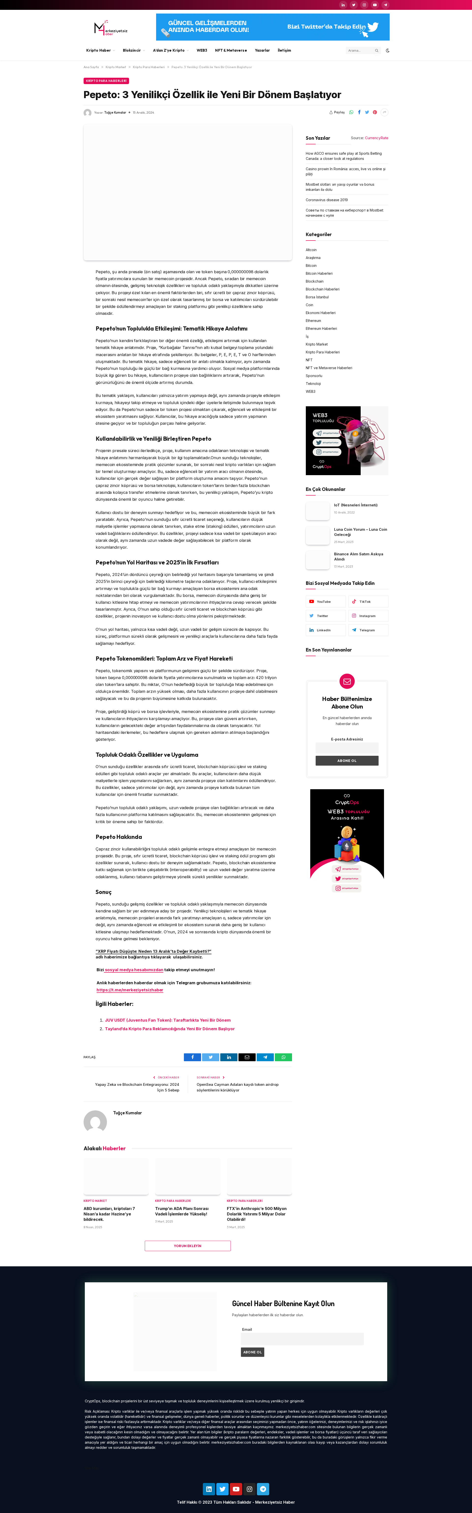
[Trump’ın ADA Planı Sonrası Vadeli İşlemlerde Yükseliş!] (187, 1176)
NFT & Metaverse (231, 50)
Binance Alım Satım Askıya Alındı (358, 556)
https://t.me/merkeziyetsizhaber (130, 989)
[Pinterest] (66, 322)
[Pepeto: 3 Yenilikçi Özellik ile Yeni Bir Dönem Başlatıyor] (188, 192)
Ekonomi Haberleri (321, 312)
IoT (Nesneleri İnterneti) (356, 504)
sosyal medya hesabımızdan (133, 969)
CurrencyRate (376, 138)
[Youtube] (236, 1489)
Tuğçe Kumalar (115, 112)
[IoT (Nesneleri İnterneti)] (318, 511)
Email (247, 1329)
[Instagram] (249, 1489)
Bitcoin (311, 265)
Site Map (92, 1468)
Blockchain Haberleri (322, 289)
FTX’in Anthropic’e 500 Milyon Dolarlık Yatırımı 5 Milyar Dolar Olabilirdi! (257, 1214)
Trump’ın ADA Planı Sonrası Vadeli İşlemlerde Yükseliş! (181, 1211)
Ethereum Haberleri (321, 328)
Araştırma (313, 257)
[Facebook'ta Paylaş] (359, 112)
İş (307, 336)
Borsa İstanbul (317, 297)
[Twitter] (66, 297)
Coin (309, 305)
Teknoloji (313, 383)
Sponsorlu (314, 375)
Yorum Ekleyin (187, 1246)
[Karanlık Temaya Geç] (387, 50)
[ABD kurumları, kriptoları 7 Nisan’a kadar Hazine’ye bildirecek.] (116, 1176)
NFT (309, 360)
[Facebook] (66, 284)
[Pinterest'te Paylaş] (375, 112)
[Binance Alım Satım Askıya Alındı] (318, 560)
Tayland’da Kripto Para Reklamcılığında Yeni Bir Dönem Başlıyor (170, 1028)
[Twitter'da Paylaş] (367, 112)
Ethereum (313, 320)
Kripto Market (95, 1201)
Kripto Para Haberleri (106, 81)
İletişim (284, 50)
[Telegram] (263, 1489)
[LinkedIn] (66, 310)
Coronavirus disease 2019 (327, 199)
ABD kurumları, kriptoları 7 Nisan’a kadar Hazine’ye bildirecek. (109, 1214)
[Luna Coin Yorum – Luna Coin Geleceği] (318, 535)
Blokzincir (132, 50)
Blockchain (315, 281)
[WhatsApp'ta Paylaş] (351, 112)
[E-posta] (66, 335)
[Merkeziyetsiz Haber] (111, 28)
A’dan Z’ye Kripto (169, 50)
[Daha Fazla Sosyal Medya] (384, 112)
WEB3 (202, 50)
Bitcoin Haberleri (319, 273)
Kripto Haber (98, 50)
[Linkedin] (209, 1489)
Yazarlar (262, 50)
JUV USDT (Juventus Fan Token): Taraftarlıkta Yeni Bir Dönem (168, 1020)
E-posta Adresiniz (347, 739)
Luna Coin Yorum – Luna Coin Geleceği (360, 532)
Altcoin (311, 249)
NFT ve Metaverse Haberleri (329, 367)
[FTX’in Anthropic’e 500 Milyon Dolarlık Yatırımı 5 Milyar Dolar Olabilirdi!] (259, 1176)
